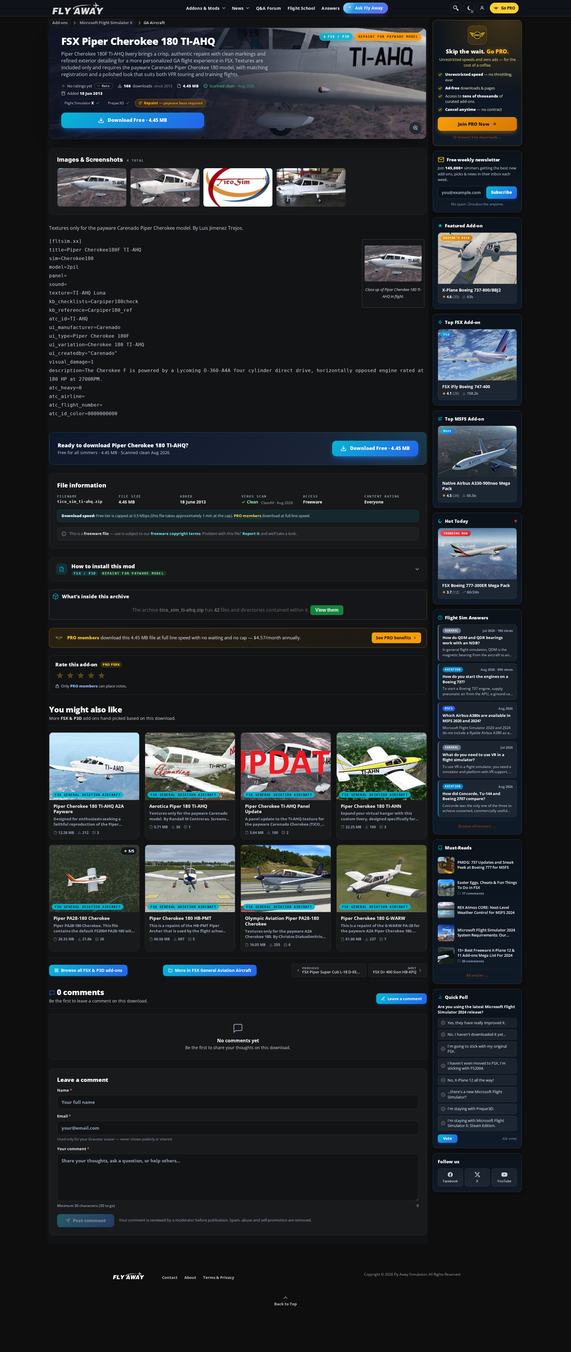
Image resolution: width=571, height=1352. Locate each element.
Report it (251, 533)
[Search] (456, 8)
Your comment (73, 1149)
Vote (447, 1138)
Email (64, 1116)
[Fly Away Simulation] (77, 8)
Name (64, 1090)
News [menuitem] (238, 8)
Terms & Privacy (218, 1277)
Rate (106, 86)
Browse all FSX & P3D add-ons (91, 970)
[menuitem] (365, 8)
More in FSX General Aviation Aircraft (213, 970)
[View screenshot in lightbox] (415, 128)
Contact (170, 1277)
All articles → (477, 975)
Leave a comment (405, 998)
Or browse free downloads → (477, 137)
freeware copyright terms (175, 533)
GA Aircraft (154, 22)
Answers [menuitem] (330, 8)
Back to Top (285, 1304)
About (190, 1277)
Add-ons (60, 22)
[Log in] (482, 8)
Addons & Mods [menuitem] (203, 8)
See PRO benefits (393, 637)
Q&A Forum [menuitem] (268, 8)
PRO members (247, 515)
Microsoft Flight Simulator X (106, 22)
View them (326, 610)
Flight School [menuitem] (301, 8)
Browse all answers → (477, 826)
